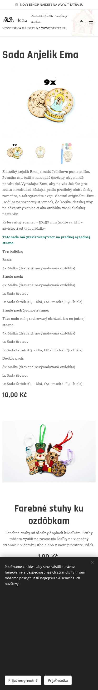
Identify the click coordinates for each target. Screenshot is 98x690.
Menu (91, 23)
